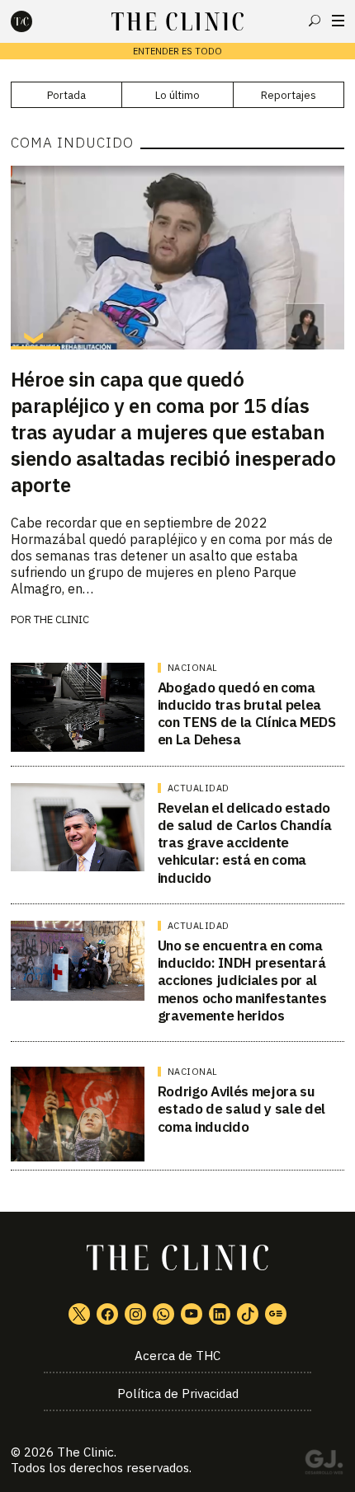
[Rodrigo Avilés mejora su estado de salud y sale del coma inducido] (77, 1114)
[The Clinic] (35, 21)
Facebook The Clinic (107, 1314)
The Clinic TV (191, 1314)
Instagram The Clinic (135, 1314)
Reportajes (288, 95)
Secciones (338, 20)
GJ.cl (323, 1464)
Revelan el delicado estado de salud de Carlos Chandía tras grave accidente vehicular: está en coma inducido (245, 843)
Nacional (193, 667)
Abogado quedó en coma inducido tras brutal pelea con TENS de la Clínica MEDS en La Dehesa (247, 713)
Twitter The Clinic (79, 1314)
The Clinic (61, 619)
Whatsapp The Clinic (163, 1314)
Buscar (314, 20)
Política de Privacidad (178, 1393)
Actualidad (199, 788)
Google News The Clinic (275, 1314)
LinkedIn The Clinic (219, 1314)
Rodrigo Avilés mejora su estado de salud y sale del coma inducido (241, 1109)
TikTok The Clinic (247, 1314)
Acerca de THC (177, 1355)
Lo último (177, 95)
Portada (66, 95)
